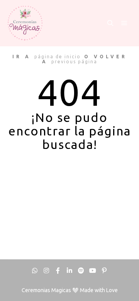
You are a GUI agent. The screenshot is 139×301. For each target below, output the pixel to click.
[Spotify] (81, 270)
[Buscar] (110, 23)
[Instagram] (46, 270)
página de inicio (57, 56)
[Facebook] (58, 270)
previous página (74, 61)
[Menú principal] (124, 23)
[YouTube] (93, 270)
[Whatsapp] (35, 270)
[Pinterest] (104, 270)
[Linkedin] (69, 270)
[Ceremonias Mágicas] (25, 23)
